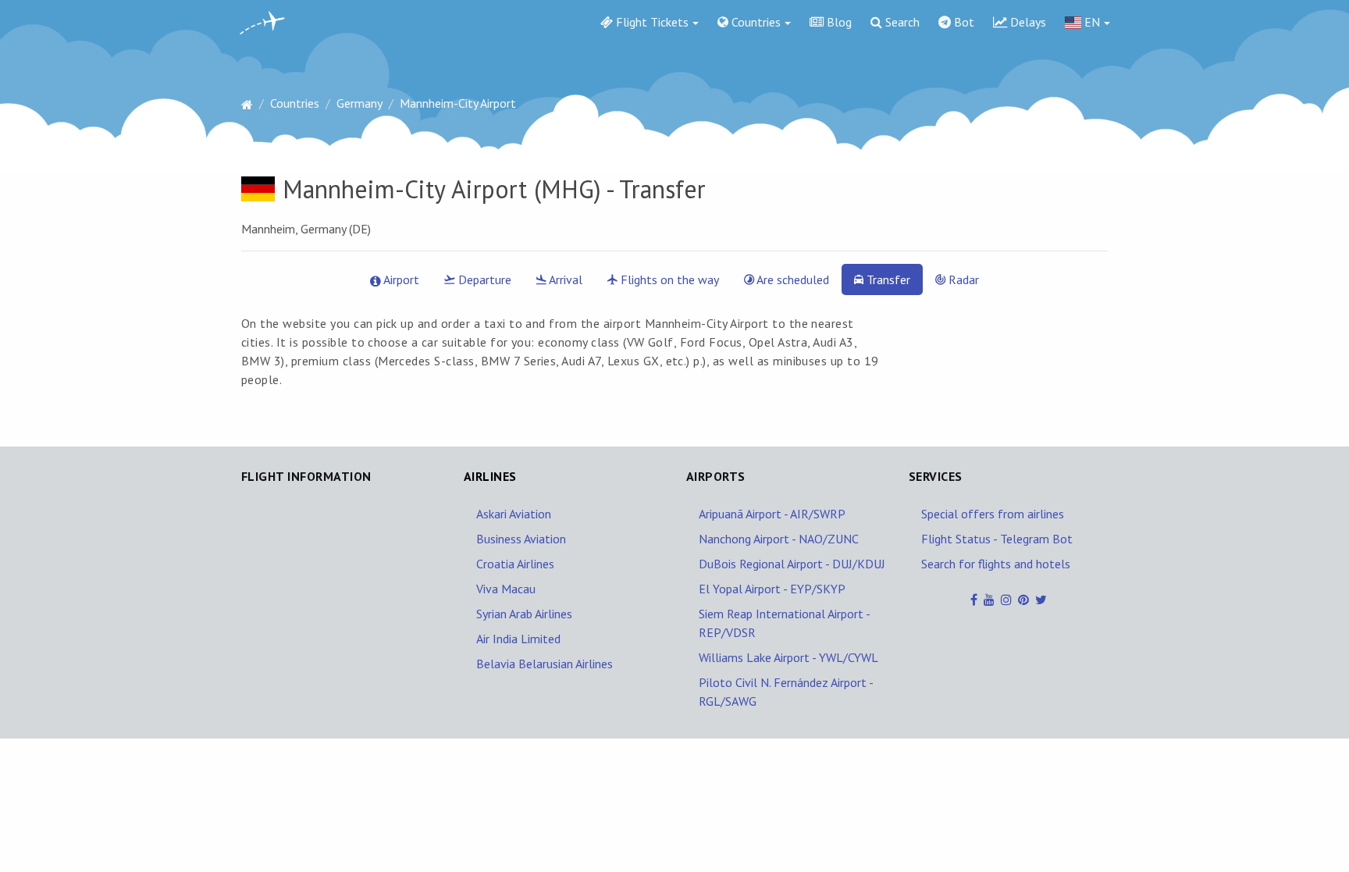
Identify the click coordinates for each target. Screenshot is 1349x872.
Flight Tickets (651, 22)
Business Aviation (521, 538)
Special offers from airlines (992, 513)
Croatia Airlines (515, 563)
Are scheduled (791, 279)
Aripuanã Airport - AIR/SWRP (772, 513)
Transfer (886, 279)
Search (901, 22)
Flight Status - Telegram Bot (997, 538)
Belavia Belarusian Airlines (544, 663)
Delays (1026, 22)
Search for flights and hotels (995, 563)
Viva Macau (506, 588)
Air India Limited (518, 638)
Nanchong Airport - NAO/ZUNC (779, 538)
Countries (754, 22)
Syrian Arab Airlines (524, 613)
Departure (483, 279)
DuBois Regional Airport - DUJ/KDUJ (792, 563)
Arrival (564, 279)
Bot (962, 22)
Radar (962, 279)
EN (1090, 22)
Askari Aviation (513, 513)
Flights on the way (668, 279)
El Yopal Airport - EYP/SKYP (772, 588)
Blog (838, 22)
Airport (400, 279)
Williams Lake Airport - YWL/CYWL (788, 657)
